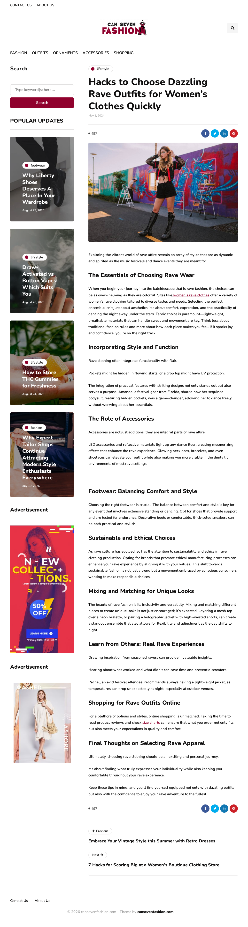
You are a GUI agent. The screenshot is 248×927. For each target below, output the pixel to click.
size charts (151, 722)
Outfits (40, 53)
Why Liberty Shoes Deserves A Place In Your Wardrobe (38, 189)
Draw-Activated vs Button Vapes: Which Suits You (40, 281)
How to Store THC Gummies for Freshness (40, 379)
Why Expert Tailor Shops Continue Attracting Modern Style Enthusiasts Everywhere (39, 457)
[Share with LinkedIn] (224, 133)
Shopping (124, 53)
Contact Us (21, 5)
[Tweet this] (215, 133)
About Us (45, 5)
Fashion (18, 53)
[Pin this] (234, 133)
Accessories (96, 53)
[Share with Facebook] (205, 133)
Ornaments (65, 53)
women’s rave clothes (191, 295)
